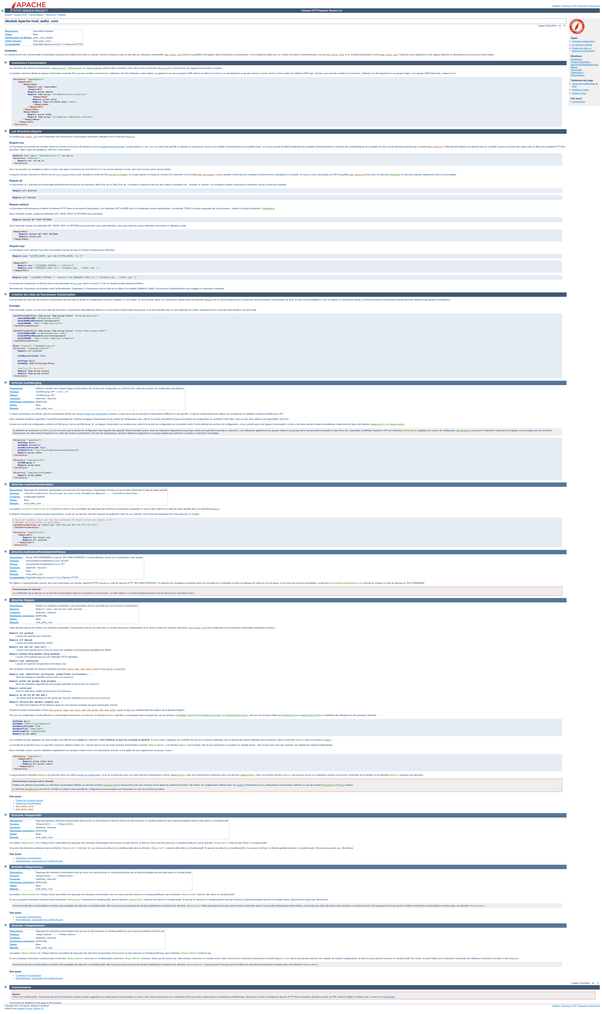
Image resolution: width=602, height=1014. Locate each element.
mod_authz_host (89, 669)
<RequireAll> (576, 70)
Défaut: (14, 395)
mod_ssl (131, 710)
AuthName (181, 715)
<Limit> (327, 740)
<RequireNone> (578, 75)
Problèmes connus (580, 90)
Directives (566, 6)
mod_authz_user (389, 54)
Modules (556, 6)
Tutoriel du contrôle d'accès (29, 800)
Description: (11, 31)
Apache (8, 14)
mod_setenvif (435, 147)
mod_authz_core (173, 54)
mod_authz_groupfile (113, 669)
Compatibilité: (12, 44)
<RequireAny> (577, 72)
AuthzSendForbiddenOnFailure (584, 65)
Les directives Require (582, 45)
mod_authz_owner (114, 710)
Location (108, 785)
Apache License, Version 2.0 (31, 1008)
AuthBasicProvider (211, 715)
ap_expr (78, 283)
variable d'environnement (111, 146)
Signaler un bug (579, 93)
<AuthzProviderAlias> (581, 62)
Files (341, 785)
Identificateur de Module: (18, 37)
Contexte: (15, 398)
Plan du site (594, 6)
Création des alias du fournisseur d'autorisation (583, 49)
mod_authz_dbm (77, 710)
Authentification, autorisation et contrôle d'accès (39, 861)
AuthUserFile (289, 715)
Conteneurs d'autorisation (583, 41)
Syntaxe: (14, 391)
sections (241, 785)
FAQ (575, 6)
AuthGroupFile (308, 715)
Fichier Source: (13, 41)
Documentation (36, 14)
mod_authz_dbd (95, 710)
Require (574, 67)
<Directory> (463, 430)
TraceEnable (268, 208)
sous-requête (62, 174)
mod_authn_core (24, 806)
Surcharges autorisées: (22, 401)
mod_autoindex (206, 174)
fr (564, 25)
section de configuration (96, 414)
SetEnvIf (395, 174)
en (560, 25)
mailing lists (389, 996)
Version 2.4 (51, 14)
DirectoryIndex (118, 174)
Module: (14, 408)
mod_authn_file (335, 54)
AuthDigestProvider (236, 715)
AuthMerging (576, 59)
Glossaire (583, 6)
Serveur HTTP (20, 14)
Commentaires (578, 102)
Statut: (9, 34)
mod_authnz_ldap (58, 710)
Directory (329, 785)
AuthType (192, 715)
